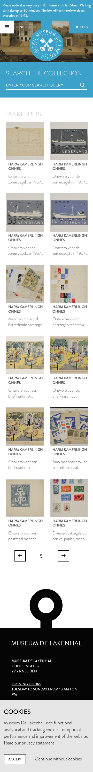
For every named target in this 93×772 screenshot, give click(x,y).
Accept (15, 759)
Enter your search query (24, 79)
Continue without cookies (58, 759)
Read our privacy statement (29, 743)
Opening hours (26, 684)
